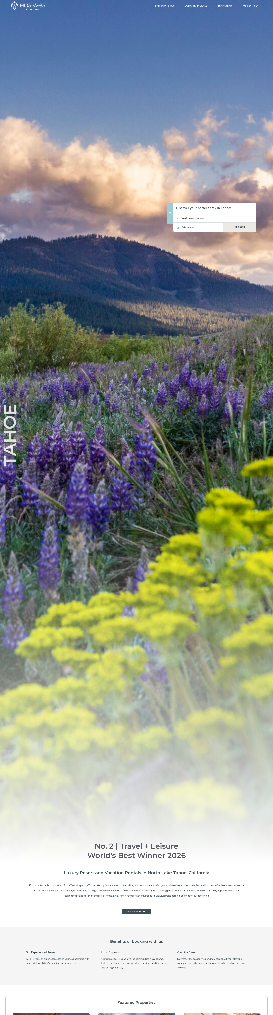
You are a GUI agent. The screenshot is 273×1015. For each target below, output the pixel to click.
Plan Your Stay (164, 5)
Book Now (225, 5)
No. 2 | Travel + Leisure (136, 846)
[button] (136, 911)
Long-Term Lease (196, 5)
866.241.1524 (251, 5)
